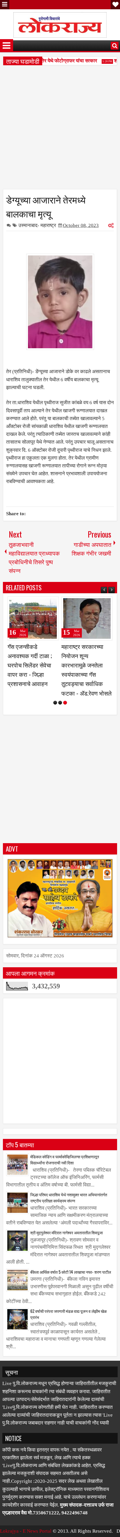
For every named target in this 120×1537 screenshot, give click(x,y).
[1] (55, 703)
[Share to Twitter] (46, 603)
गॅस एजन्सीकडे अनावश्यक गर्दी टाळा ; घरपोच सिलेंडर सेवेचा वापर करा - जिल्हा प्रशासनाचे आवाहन (30, 665)
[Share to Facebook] (39, 603)
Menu (4, 4)
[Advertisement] (60, 129)
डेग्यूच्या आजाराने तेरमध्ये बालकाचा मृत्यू (46, 206)
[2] (60, 703)
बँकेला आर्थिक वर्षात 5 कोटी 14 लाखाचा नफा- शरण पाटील (70, 1272)
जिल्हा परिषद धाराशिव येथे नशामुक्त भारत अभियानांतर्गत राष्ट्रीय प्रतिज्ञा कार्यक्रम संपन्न (68, 1197)
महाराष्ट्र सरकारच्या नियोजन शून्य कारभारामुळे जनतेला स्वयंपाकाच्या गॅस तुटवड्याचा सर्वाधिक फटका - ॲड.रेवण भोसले (86, 669)
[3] (65, 703)
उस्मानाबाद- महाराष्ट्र (37, 225)
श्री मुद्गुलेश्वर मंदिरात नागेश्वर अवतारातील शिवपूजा (66, 1232)
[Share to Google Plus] (52, 603)
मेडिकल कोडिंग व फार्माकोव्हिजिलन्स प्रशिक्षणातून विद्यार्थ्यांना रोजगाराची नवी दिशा (64, 1159)
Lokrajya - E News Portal (26, 1531)
